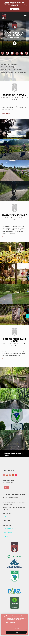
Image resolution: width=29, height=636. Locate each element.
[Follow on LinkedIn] (13, 475)
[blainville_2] (14, 283)
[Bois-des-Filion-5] (14, 450)
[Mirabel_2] (14, 159)
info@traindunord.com (10, 516)
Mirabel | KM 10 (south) (9, 64)
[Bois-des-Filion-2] (14, 408)
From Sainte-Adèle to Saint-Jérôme (13, 72)
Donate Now (14, 9)
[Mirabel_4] (14, 201)
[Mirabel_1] (14, 139)
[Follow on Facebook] (4, 475)
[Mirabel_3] (14, 180)
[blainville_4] (14, 325)
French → (6, 536)
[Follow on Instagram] (7, 475)
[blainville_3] (14, 304)
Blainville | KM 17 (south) (9, 67)
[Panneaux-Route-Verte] (14, 429)
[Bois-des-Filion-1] (14, 388)
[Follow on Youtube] (10, 475)
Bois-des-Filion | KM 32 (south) (11, 69)
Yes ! (6, 487)
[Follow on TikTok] (16, 475)
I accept (16, 632)
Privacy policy (9, 625)
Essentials (16, 628)
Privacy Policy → (8, 532)
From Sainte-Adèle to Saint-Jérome (13, 455)
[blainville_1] (14, 262)
